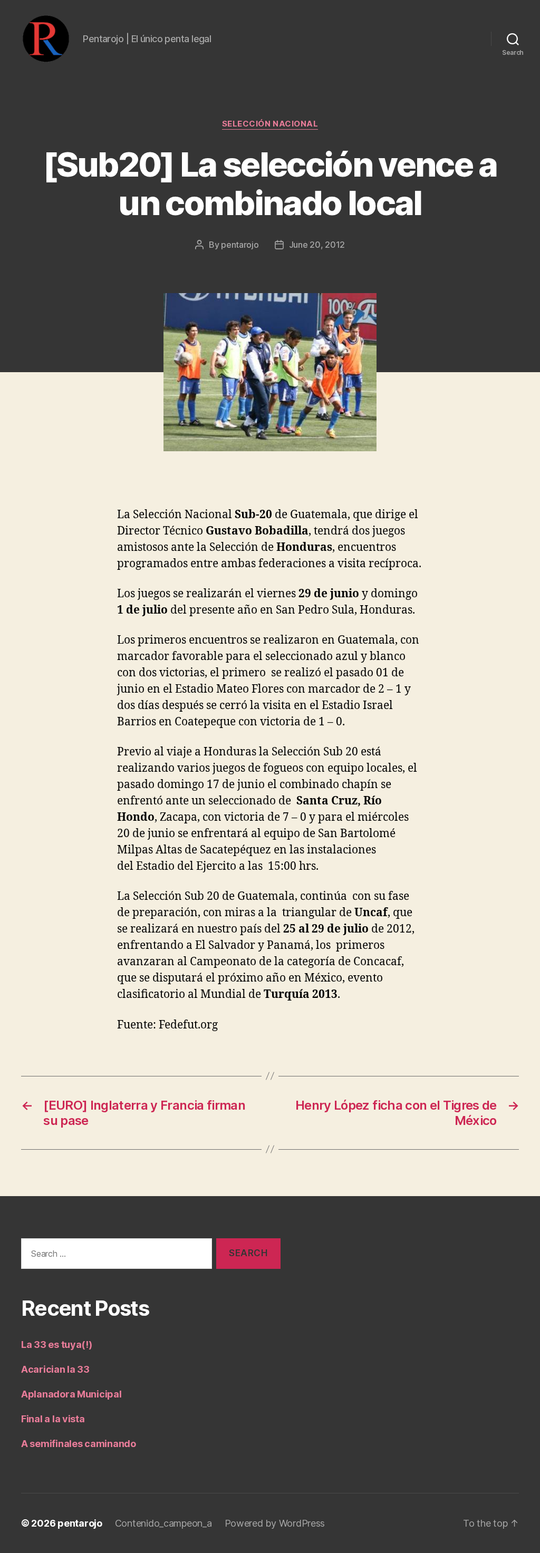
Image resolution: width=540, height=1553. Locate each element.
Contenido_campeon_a (163, 1523)
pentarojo (240, 244)
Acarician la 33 (55, 1369)
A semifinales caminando (78, 1443)
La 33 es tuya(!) (56, 1344)
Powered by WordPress (275, 1523)
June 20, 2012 (317, 244)
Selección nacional (270, 124)
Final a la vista (53, 1418)
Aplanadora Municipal (71, 1394)
